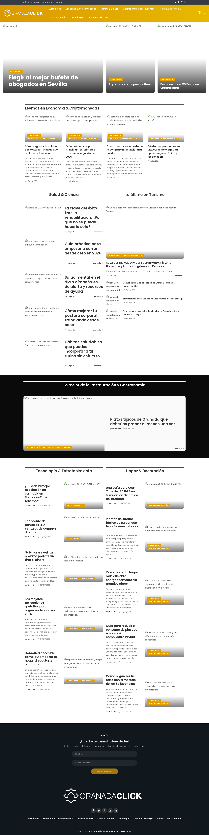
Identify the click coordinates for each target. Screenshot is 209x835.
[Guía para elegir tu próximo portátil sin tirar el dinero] (83, 568)
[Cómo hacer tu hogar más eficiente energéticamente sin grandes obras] (164, 592)
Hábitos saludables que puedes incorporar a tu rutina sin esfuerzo (83, 349)
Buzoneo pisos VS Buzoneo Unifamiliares (179, 86)
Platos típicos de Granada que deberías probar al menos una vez (142, 422)
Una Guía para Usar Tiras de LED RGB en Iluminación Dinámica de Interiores (122, 493)
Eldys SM (15, 90)
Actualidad (15, 71)
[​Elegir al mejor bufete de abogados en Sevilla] (53, 58)
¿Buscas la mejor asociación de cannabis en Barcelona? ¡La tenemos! (37, 493)
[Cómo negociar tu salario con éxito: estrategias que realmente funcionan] (43, 128)
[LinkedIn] (185, 2)
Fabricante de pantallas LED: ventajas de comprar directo (40, 526)
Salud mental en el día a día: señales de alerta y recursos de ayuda (84, 284)
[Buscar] (204, 13)
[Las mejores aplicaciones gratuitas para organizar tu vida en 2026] (83, 619)
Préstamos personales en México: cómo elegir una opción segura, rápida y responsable (164, 151)
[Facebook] (172, 2)
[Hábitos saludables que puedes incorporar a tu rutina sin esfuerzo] (43, 354)
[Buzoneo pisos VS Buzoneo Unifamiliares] (182, 58)
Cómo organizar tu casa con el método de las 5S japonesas (121, 680)
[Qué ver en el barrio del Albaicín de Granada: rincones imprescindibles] (113, 286)
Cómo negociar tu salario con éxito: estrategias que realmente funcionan (41, 150)
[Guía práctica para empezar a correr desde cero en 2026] (43, 253)
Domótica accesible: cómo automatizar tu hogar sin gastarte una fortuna (41, 658)
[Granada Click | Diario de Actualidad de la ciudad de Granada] (24, 13)
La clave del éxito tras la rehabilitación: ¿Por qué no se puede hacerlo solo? (83, 217)
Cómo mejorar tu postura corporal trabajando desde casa (82, 317)
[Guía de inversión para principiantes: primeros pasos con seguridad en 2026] (84, 128)
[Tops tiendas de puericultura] (130, 58)
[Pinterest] (178, 2)
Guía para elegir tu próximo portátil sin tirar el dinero (39, 556)
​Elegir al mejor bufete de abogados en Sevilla (43, 80)
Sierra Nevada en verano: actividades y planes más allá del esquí (153, 298)
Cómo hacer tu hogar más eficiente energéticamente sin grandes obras (122, 578)
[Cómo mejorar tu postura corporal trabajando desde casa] (43, 320)
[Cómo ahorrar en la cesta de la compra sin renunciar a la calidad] (125, 128)
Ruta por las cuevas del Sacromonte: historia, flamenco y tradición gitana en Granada (139, 264)
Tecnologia (73, 538)
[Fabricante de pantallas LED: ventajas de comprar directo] (83, 529)
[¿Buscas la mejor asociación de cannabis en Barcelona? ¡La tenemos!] (83, 495)
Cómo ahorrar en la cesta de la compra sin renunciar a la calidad (125, 150)
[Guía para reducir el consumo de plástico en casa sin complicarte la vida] (164, 644)
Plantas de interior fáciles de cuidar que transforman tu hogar (122, 523)
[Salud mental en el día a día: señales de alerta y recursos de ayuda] (43, 287)
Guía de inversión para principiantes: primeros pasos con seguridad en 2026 (81, 151)
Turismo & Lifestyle (133, 255)
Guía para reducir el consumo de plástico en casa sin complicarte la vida (121, 631)
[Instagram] (182, 2)
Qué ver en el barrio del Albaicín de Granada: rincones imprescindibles (148, 284)
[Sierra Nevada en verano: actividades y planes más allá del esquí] (113, 300)
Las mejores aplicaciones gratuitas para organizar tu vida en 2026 (40, 606)
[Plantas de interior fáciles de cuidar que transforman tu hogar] (164, 538)
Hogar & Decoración (158, 505)
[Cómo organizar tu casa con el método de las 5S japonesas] (164, 694)
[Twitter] (175, 2)
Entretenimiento (75, 505)
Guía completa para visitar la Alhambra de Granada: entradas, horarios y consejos (152, 313)
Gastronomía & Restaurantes (56, 447)
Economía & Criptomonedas (41, 139)
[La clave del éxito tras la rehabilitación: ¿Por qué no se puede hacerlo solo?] (43, 220)
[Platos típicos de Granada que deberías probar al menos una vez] (63, 423)
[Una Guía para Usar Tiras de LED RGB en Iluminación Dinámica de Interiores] (164, 495)
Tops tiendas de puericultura (130, 84)
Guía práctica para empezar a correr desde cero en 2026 (83, 248)
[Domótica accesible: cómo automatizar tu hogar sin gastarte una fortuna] (83, 671)
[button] (176, 448)
